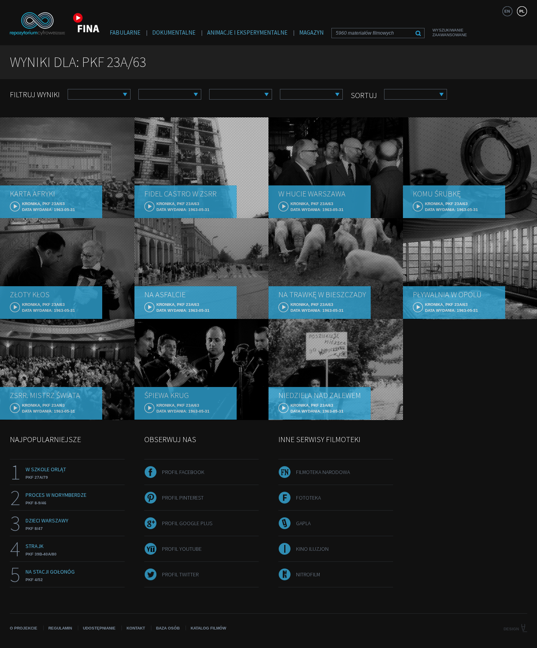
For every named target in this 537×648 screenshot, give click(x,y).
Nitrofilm (308, 574)
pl (521, 11)
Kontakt (136, 628)
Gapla (303, 523)
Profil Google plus (187, 523)
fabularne (125, 32)
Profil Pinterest (183, 497)
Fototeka (308, 497)
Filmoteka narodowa (323, 472)
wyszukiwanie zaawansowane (449, 32)
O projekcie (23, 628)
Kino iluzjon (312, 548)
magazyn (311, 32)
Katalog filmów (208, 628)
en (507, 11)
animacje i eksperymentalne (247, 32)
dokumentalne (173, 32)
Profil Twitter (180, 574)
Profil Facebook (183, 472)
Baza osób (168, 628)
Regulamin (60, 628)
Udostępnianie (99, 628)
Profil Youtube (182, 548)
